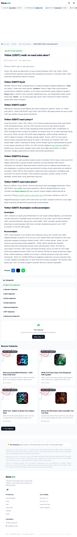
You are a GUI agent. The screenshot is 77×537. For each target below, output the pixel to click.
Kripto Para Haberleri (25, 44)
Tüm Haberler (9, 428)
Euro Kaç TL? (44, 501)
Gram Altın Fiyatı (45, 504)
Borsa (6, 3)
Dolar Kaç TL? (44, 498)
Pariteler (8, 511)
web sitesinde (57, 145)
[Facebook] (13, 270)
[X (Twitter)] (18, 270)
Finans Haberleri (45, 507)
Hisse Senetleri (10, 498)
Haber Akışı (37, 337)
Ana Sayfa (6, 44)
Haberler (14, 44)
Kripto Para (9, 507)
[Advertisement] (38, 25)
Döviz (7, 501)
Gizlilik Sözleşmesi (11, 523)
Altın (7, 504)
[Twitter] (7, 489)
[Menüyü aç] (74, 3)
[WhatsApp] (23, 270)
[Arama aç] (69, 3)
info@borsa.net (13, 526)
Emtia (7, 514)
